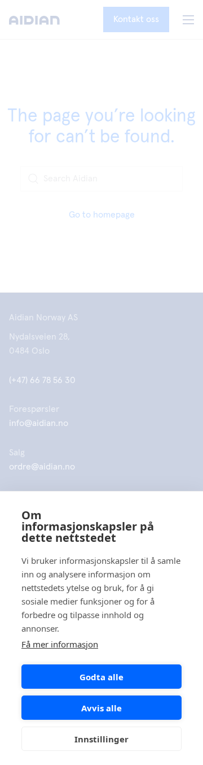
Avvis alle (101, 708)
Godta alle (101, 677)
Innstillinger (101, 739)
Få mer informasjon (59, 644)
